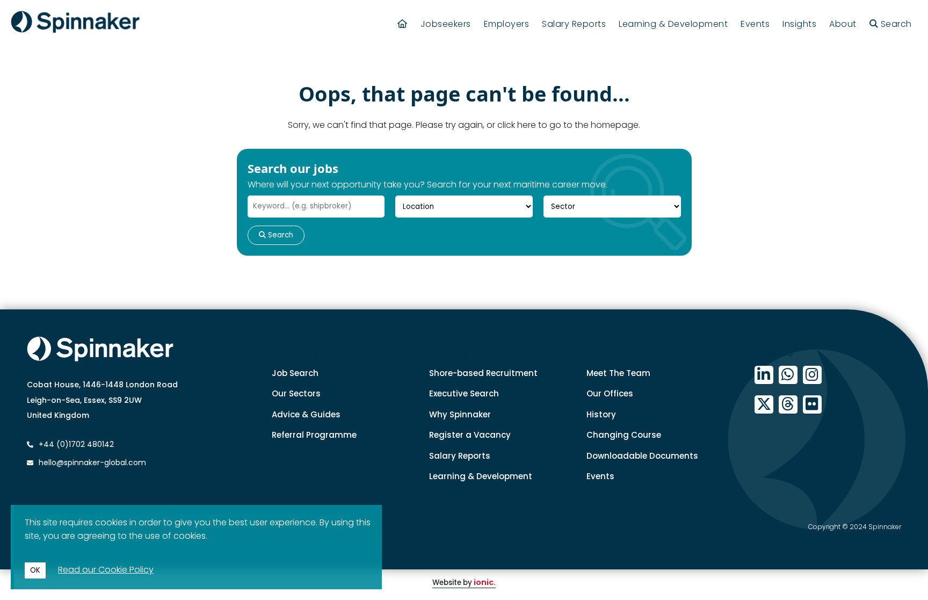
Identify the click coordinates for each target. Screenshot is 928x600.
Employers (507, 24)
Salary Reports (574, 24)
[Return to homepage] (75, 24)
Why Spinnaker (460, 414)
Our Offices (609, 393)
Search (279, 235)
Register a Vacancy (470, 434)
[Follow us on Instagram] (812, 375)
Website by (464, 582)
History (601, 414)
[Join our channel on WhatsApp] (788, 375)
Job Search (295, 373)
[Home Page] (402, 24)
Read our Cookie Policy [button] (106, 569)
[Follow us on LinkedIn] (764, 375)
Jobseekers (446, 24)
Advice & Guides (306, 414)
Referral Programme (314, 434)
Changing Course (623, 434)
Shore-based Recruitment (483, 373)
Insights (799, 24)
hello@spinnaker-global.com (92, 462)
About (843, 24)
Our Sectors (296, 393)
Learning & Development (673, 24)
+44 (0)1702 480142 (75, 444)
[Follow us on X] (764, 404)
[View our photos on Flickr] (812, 404)
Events (755, 24)
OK (35, 570)
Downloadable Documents (642, 455)
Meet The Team (618, 373)
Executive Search (464, 393)
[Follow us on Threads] (788, 404)
